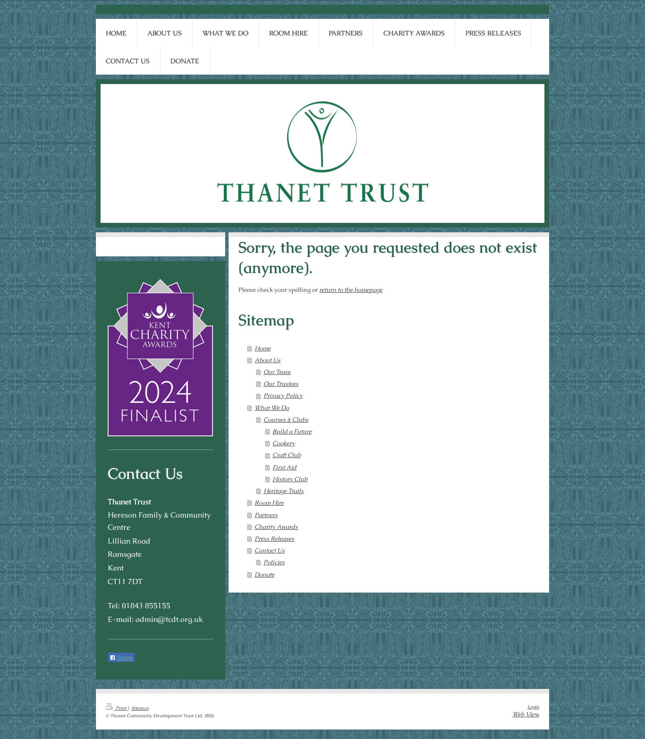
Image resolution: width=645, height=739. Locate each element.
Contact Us (270, 550)
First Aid (284, 467)
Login (533, 707)
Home (263, 348)
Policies (274, 562)
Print (120, 708)
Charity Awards (276, 527)
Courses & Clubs (285, 420)
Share (124, 657)
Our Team (276, 372)
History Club (289, 479)
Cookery (283, 443)
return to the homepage (350, 290)
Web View (525, 714)
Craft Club (286, 455)
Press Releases (274, 539)
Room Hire (269, 503)
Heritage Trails (283, 491)
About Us (267, 360)
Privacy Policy (283, 395)
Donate (264, 574)
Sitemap (140, 708)
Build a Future (292, 431)
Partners (266, 515)
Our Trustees (280, 384)
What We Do (272, 408)
